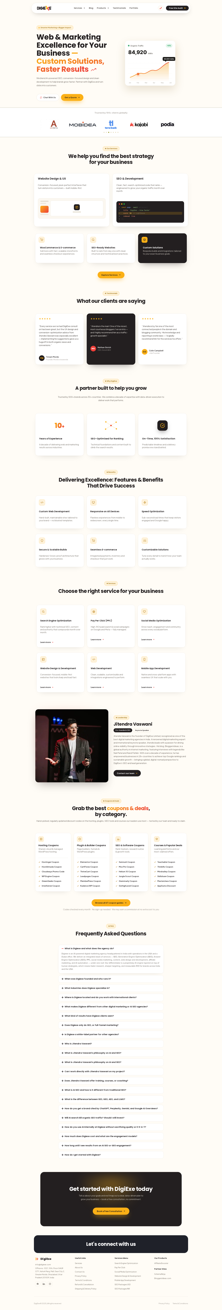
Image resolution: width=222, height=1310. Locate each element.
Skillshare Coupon (165, 876)
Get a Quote (71, 97)
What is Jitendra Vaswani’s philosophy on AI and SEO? (93, 1052)
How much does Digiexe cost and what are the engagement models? (101, 1136)
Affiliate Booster (161, 1263)
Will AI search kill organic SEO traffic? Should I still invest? (94, 1117)
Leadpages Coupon (89, 876)
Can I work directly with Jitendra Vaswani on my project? (95, 1071)
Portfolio (134, 8)
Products (101, 8)
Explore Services (109, 275)
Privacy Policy (81, 1276)
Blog (91, 8)
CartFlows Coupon (89, 867)
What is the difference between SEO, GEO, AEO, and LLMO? (95, 1099)
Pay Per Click (120, 1267)
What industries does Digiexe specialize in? (87, 988)
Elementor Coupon (89, 862)
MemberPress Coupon (90, 881)
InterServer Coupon (51, 886)
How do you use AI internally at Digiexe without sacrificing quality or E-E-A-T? (105, 1127)
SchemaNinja (159, 1274)
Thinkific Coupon (165, 867)
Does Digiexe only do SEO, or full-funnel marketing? (91, 1025)
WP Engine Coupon (51, 876)
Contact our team (125, 773)
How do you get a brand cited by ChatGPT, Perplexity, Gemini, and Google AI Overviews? (111, 1108)
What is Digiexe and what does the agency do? (89, 948)
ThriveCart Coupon (89, 871)
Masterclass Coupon (167, 881)
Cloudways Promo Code (53, 871)
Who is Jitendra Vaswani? (78, 1043)
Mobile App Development (125, 1280)
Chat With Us (49, 97)
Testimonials (119, 8)
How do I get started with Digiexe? (83, 1154)
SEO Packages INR (122, 1288)
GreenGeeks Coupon (51, 881)
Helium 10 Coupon (127, 871)
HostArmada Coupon (52, 867)
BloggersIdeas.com (162, 1278)
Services (78, 8)
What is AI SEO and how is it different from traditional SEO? (95, 1089)
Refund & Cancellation (84, 1284)
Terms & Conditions (83, 1280)
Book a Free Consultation (109, 1211)
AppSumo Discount (166, 886)
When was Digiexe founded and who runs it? (88, 978)
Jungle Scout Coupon (129, 876)
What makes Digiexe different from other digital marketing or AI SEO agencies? (106, 1006)
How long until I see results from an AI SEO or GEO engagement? (98, 1145)
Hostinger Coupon (50, 862)
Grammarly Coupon (128, 881)
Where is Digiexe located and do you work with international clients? (101, 997)
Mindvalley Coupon (166, 871)
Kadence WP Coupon (90, 886)
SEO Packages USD (123, 1284)
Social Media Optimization (126, 1272)
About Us (79, 1267)
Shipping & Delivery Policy (85, 1288)
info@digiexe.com (43, 1264)
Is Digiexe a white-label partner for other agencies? (92, 1034)
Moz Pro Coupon (126, 867)
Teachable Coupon (166, 862)
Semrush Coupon (127, 862)
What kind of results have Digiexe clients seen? (89, 1015)
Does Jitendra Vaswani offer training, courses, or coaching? (96, 1080)
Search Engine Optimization (126, 1263)
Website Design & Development (128, 1276)
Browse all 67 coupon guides (109, 902)
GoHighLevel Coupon (129, 886)
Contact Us (80, 1272)
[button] (104, 132)
